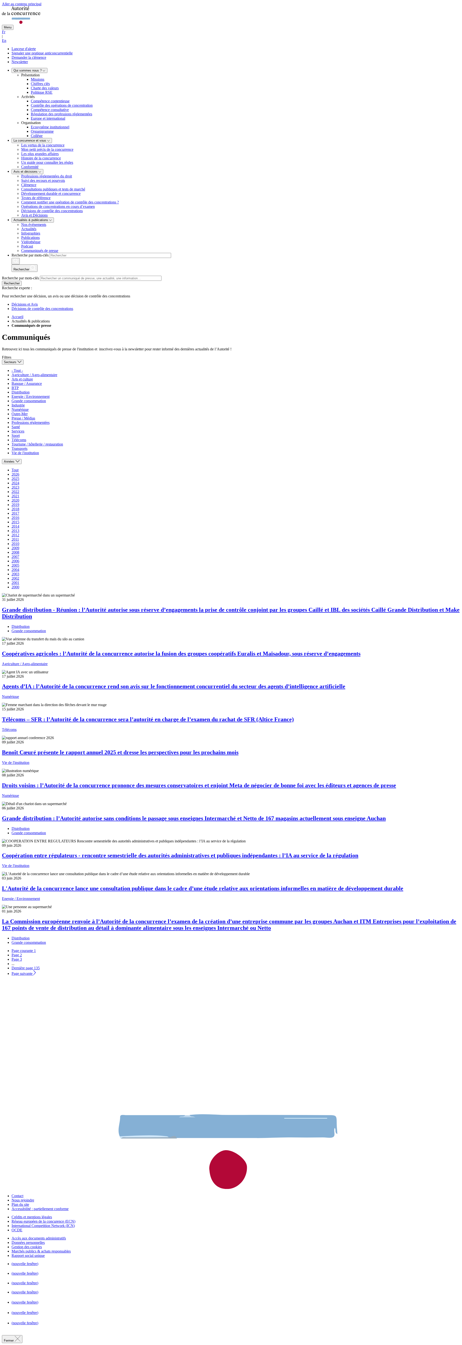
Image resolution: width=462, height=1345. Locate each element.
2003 (15, 574)
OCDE (17, 1230)
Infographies (30, 233)
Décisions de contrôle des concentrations (52, 211)
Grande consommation (29, 401)
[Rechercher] (16, 261)
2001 (15, 583)
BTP (15, 388)
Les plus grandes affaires (40, 154)
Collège (37, 136)
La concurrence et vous (30, 140)
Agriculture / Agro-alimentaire (34, 375)
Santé (16, 427)
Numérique (20, 409)
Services (18, 431)
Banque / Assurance (27, 383)
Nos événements (33, 225)
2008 (15, 552)
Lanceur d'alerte (24, 49)
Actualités (28, 229)
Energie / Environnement (31, 396)
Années (9, 461)
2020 (15, 500)
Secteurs (10, 362)
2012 (15, 535)
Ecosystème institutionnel (50, 127)
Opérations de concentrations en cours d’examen (58, 206)
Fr (3, 32)
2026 (15, 474)
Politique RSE (41, 92)
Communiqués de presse (39, 251)
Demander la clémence (29, 57)
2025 (15, 479)
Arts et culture (22, 379)
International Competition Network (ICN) (43, 1226)
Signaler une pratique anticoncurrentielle (42, 53)
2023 (15, 487)
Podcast (27, 246)
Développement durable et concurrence (51, 193)
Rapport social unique (28, 1255)
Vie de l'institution (25, 453)
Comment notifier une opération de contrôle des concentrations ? (70, 202)
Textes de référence (36, 198)
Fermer (9, 1340)
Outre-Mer (20, 414)
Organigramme (42, 131)
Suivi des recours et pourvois (43, 180)
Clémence (28, 185)
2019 (15, 505)
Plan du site (20, 1204)
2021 (15, 496)
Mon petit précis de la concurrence (47, 149)
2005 (15, 565)
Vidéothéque (30, 242)
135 (26, 968)
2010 (15, 544)
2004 (15, 570)
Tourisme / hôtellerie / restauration (37, 444)
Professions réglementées (31, 422)
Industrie (18, 405)
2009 (15, 548)
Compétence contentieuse (50, 101)
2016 (15, 518)
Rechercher (12, 283)
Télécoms (19, 440)
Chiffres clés (40, 84)
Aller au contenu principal (21, 4)
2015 (15, 522)
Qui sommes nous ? (28, 70)
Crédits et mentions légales (32, 1217)
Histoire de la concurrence (41, 158)
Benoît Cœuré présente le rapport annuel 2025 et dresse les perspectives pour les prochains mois (120, 752)
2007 (15, 557)
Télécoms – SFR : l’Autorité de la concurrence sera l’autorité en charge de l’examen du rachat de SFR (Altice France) (148, 719)
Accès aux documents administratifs (39, 1238)
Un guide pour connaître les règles (47, 162)
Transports (19, 448)
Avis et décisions (25, 171)
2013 (15, 531)
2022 (15, 492)
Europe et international (48, 118)
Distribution (21, 392)
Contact (17, 1196)
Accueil (17, 317)
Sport (16, 435)
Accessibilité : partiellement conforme (40, 1209)
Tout (15, 470)
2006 (15, 561)
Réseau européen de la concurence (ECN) (43, 1221)
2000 (15, 587)
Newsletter (20, 62)
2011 (15, 539)
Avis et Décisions (34, 215)
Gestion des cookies (27, 1247)
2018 (15, 509)
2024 (15, 483)
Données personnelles (28, 1242)
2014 (15, 526)
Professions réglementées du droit (46, 176)
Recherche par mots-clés (30, 255)
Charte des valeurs (45, 88)
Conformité (29, 167)
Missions (37, 79)
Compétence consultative (50, 110)
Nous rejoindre (23, 1200)
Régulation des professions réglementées (61, 114)
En (4, 41)
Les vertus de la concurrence (42, 145)
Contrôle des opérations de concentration (62, 105)
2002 (15, 578)
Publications (30, 238)
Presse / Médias (23, 418)
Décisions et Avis (25, 304)
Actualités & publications (31, 220)
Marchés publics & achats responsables (41, 1251)
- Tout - (17, 370)
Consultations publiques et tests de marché (53, 189)
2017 (15, 513)
